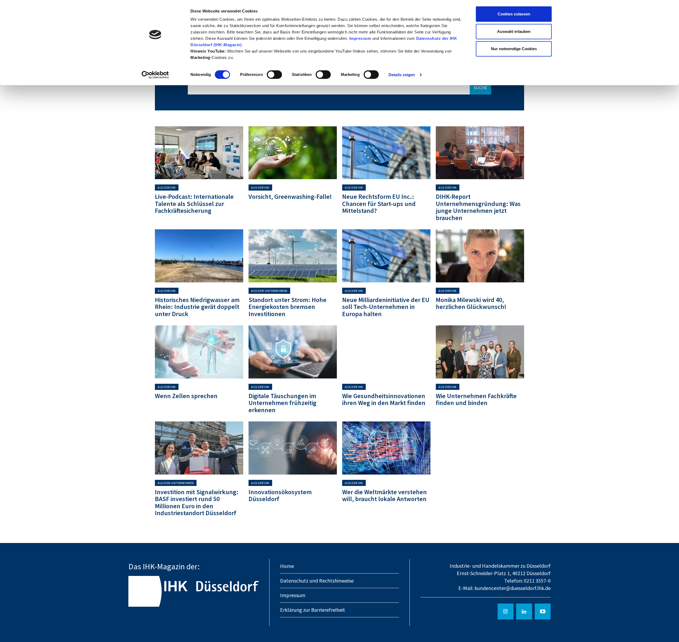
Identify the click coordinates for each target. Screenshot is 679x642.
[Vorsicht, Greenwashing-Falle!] (293, 152)
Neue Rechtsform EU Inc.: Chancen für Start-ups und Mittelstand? (379, 203)
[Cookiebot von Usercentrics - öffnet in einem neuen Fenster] (155, 75)
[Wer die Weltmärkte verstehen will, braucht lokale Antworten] (386, 448)
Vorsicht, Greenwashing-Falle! (290, 196)
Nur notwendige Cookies (514, 48)
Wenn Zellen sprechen (186, 396)
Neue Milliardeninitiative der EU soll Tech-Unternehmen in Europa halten (385, 307)
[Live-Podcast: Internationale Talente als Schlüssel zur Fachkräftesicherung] (199, 152)
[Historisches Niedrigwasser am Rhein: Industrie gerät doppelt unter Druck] (199, 255)
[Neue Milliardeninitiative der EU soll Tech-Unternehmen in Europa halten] (386, 255)
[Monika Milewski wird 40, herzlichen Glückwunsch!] (480, 255)
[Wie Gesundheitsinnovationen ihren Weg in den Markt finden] (386, 351)
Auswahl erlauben (513, 31)
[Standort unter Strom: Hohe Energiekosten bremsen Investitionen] (293, 255)
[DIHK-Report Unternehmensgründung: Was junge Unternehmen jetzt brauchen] (480, 152)
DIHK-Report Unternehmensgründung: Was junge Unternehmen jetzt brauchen (478, 207)
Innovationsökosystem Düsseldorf (280, 495)
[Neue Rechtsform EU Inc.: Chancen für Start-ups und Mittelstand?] (386, 152)
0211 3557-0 (537, 580)
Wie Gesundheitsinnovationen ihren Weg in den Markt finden (383, 399)
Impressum (360, 38)
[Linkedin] (524, 611)
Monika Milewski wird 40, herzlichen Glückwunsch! (471, 303)
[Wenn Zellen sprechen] (199, 351)
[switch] (274, 74)
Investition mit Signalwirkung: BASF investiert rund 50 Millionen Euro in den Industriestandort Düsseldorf (196, 502)
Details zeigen (402, 74)
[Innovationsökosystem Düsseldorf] (293, 448)
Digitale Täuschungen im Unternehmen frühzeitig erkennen (282, 403)
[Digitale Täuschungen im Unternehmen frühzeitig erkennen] (293, 351)
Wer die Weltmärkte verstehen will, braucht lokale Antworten (384, 495)
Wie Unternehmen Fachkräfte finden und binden (476, 399)
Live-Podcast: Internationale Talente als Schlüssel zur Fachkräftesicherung (194, 203)
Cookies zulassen (514, 14)
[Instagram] (505, 611)
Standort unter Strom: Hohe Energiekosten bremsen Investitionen (288, 307)
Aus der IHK (167, 187)
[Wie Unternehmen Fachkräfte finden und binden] (480, 351)
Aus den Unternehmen (269, 291)
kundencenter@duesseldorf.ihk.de (513, 588)
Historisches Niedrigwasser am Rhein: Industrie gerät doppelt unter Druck (197, 307)
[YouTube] (543, 611)
